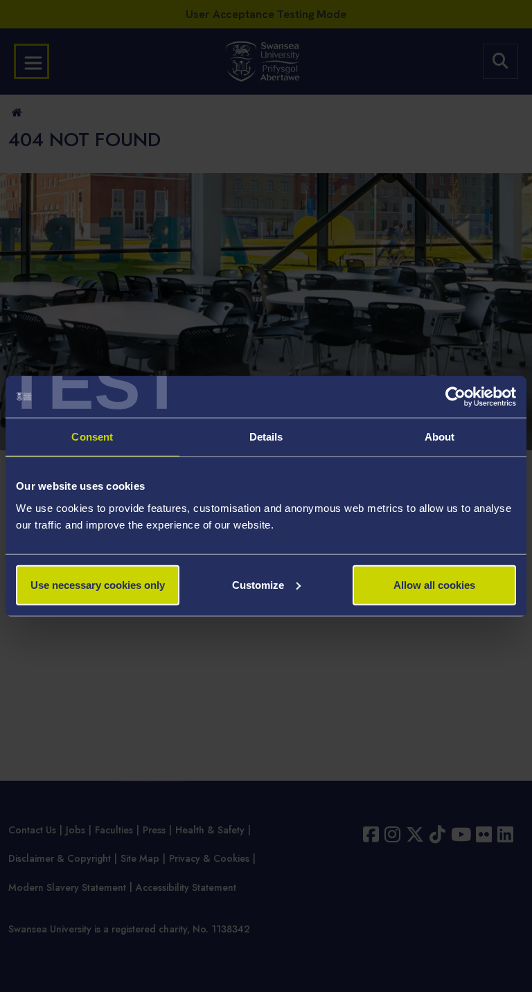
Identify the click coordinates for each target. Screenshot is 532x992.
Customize (258, 584)
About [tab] (440, 437)
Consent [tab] (92, 437)
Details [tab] (266, 437)
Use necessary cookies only (97, 584)
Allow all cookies (434, 584)
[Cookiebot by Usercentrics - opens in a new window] (455, 397)
